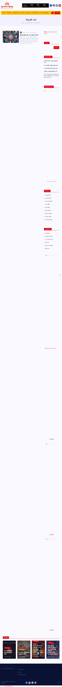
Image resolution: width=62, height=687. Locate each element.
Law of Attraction (35, 12)
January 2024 (48, 216)
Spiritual (28, 12)
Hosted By (3, 668)
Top (59, 682)
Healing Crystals (16, 12)
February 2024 (48, 213)
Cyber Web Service (9, 686)
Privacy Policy (21, 669)
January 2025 (48, 198)
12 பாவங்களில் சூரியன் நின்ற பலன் (51, 68)
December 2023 (48, 219)
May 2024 (47, 207)
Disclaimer (20, 672)
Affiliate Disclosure (22, 674)
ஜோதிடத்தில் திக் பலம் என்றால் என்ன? (32, 22)
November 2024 (48, 201)
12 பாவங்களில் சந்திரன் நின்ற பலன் (51, 65)
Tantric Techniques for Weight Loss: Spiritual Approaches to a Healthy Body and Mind (51, 76)
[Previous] (56, 637)
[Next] (58, 637)
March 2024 (48, 210)
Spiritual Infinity (26, 32)
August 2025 (48, 195)
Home (4, 12)
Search (57, 12)
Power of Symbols (44, 12)
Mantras (23, 12)
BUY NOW (52, 439)
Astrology (9, 12)
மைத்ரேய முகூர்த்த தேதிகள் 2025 (50, 71)
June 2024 (47, 204)
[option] (9, 650)
